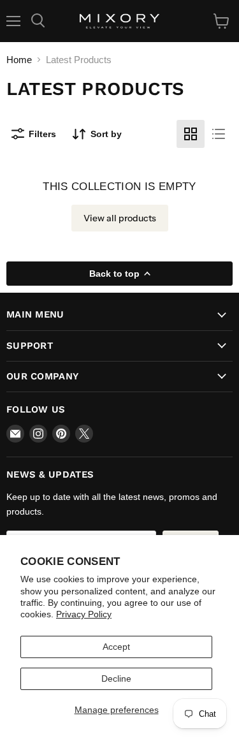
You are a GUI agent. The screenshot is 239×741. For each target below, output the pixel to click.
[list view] (219, 134)
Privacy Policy (84, 614)
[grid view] (191, 134)
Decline (116, 678)
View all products (119, 218)
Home (19, 59)
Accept (116, 647)
